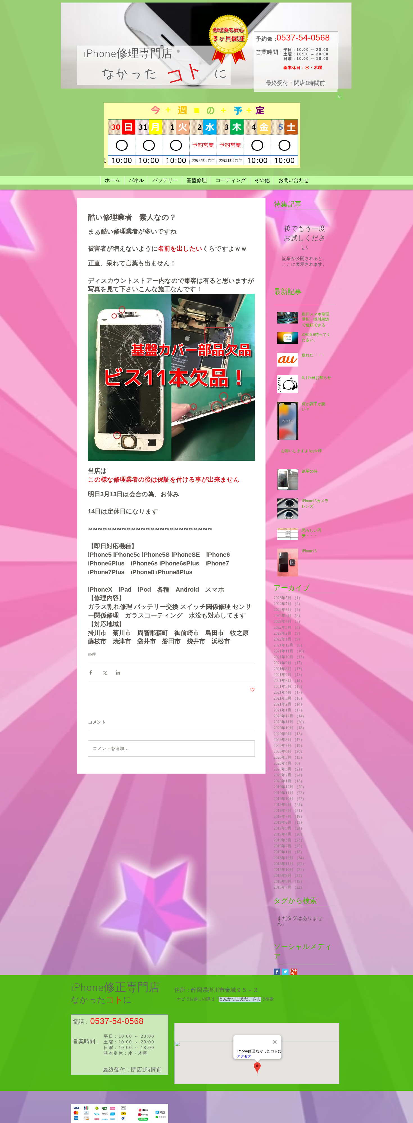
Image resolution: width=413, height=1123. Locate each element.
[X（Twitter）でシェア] (104, 672)
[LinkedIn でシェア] (118, 672)
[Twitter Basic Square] (285, 972)
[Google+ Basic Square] (294, 972)
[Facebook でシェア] (90, 672)
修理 (92, 654)
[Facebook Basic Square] (277, 972)
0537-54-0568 (303, 37)
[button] (339, 94)
